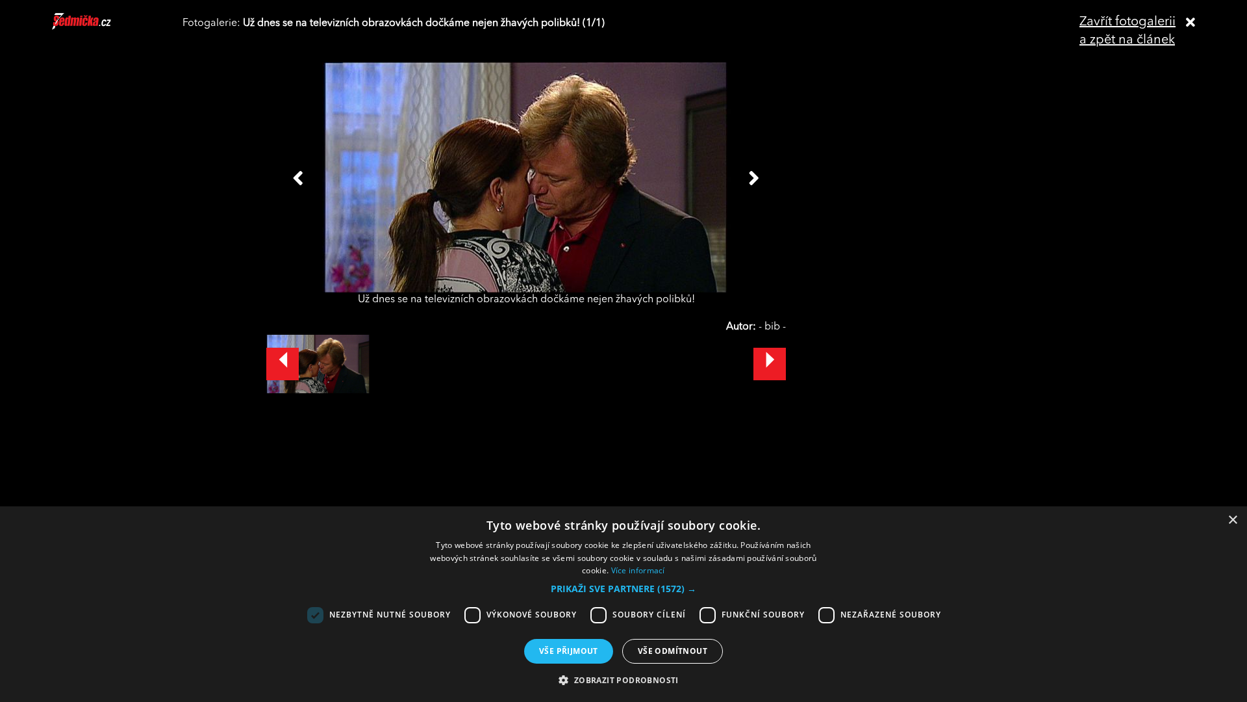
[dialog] (623, 604)
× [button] (1232, 520)
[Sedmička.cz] (98, 27)
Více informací (638, 570)
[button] (623, 588)
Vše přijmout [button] (568, 650)
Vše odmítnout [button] (672, 650)
